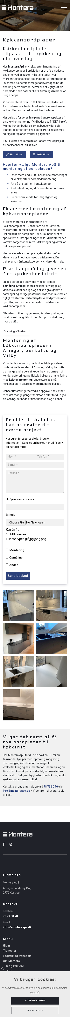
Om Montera (11, 961)
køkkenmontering (20, 379)
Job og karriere (13, 966)
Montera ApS (16, 66)
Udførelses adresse (20, 499)
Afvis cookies (35, 1010)
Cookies (3, 968)
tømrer (7, 759)
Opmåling (16, 557)
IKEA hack (58, 121)
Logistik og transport (17, 956)
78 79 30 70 (51, 786)
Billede (11, 514)
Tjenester (9, 950)
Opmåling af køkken (15, 331)
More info (35, 992)
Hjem (6, 945)
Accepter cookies (35, 1000)
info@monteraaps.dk (16, 790)
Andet (13, 565)
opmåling (9, 285)
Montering (16, 550)
